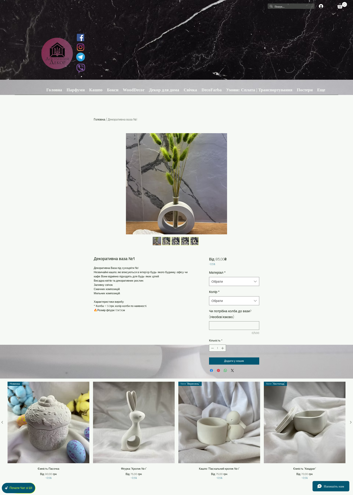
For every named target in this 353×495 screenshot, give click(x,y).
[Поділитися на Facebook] (211, 370)
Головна (99, 119)
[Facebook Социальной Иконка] (80, 37)
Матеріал (217, 272)
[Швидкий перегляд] (134, 422)
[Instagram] (80, 47)
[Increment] (222, 348)
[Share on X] (232, 370)
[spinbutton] (217, 348)
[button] (342, 5)
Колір (214, 291)
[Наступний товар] (351, 422)
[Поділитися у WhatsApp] (225, 370)
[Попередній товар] (2, 422)
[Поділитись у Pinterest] (218, 370)
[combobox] (234, 281)
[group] (176, 430)
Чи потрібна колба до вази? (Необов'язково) (230, 314)
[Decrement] (212, 348)
